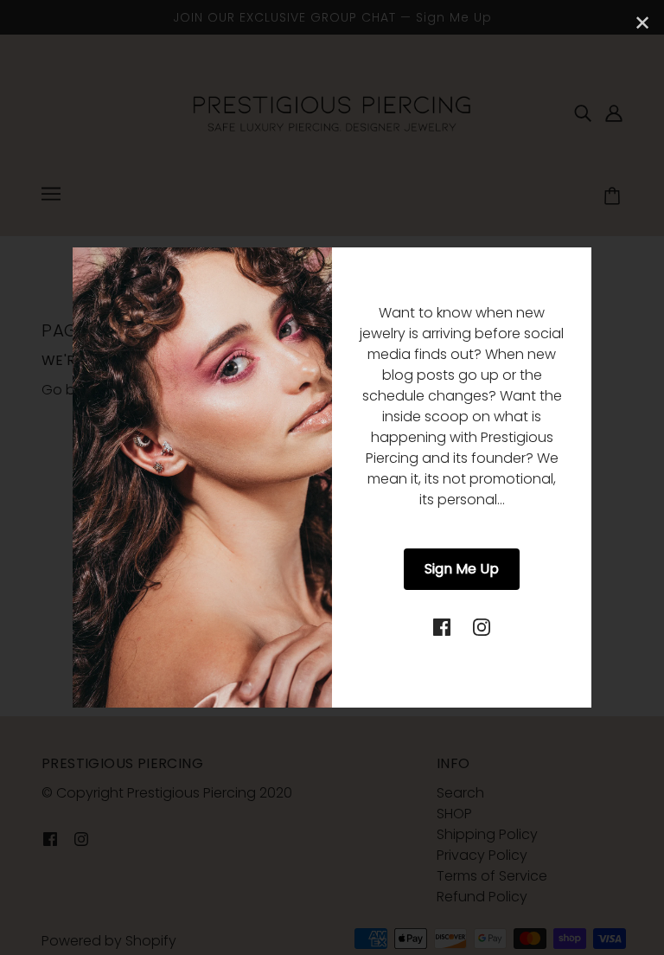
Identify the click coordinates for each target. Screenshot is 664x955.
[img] (441, 626)
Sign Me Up (462, 569)
